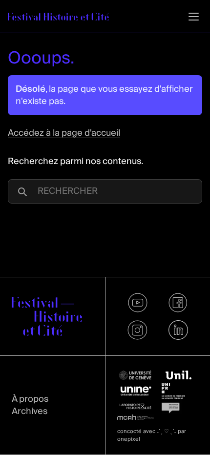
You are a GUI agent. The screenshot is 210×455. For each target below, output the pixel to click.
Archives (29, 411)
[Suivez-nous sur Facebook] (178, 302)
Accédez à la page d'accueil (64, 133)
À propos (30, 399)
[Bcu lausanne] (180, 406)
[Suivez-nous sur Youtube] (137, 302)
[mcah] (135, 417)
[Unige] (135, 375)
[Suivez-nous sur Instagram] (137, 330)
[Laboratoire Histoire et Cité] (135, 406)
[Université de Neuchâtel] (135, 391)
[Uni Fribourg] (180, 391)
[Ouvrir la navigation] (193, 16)
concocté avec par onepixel (151, 435)
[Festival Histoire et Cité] (47, 316)
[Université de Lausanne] (180, 375)
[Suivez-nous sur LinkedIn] (178, 330)
